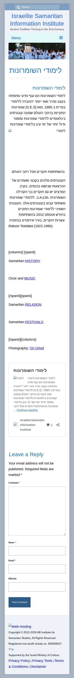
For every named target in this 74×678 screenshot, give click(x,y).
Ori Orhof (37, 348)
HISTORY (32, 261)
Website (13, 578)
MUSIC (29, 278)
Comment (14, 483)
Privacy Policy (19, 661)
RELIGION (33, 304)
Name (12, 542)
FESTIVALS (34, 322)
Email (12, 560)
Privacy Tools (42, 661)
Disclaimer (38, 667)
